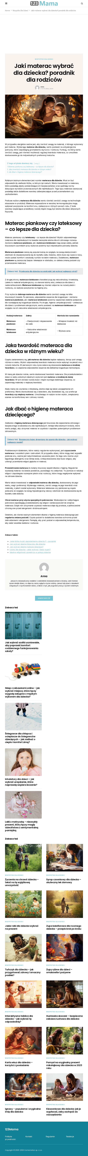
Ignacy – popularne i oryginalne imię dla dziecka (23, 1110)
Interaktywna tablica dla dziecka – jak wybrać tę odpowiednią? (19, 1018)
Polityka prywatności (10, 1137)
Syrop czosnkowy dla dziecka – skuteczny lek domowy (63, 881)
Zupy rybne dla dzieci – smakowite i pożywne (59, 971)
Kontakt (28, 1136)
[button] (6, 3)
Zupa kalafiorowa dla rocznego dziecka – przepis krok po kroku (63, 927)
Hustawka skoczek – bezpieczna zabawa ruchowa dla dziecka (64, 1017)
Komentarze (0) (44, 598)
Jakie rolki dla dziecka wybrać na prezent (21, 927)
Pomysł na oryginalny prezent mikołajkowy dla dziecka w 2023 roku (64, 1065)
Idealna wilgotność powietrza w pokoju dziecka (30, 552)
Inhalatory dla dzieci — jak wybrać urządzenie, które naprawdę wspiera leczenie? (21, 782)
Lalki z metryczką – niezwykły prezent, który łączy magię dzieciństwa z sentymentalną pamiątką (21, 826)
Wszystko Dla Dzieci (20, 10)
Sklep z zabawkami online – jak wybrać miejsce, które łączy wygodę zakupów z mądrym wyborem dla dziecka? (22, 692)
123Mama (11, 1129)
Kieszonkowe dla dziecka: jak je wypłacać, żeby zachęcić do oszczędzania (63, 1111)
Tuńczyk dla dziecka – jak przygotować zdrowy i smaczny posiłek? (22, 972)
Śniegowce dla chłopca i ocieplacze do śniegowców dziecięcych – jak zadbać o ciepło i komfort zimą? (20, 738)
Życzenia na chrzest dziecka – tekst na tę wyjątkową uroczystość (22, 882)
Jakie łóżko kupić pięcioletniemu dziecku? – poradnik (33, 541)
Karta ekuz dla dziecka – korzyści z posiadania (19, 1064)
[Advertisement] (44, 34)
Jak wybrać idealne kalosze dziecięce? (26, 547)
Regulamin (50, 1136)
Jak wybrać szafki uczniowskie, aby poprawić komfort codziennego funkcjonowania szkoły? (22, 647)
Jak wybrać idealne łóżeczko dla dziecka (27, 544)
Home (7, 10)
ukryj (36, 163)
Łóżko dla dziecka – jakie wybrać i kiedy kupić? (30, 549)
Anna (42, 87)
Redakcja (70, 1136)
